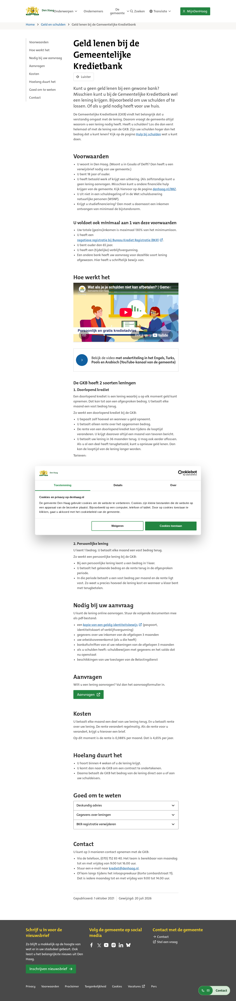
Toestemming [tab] (62, 485)
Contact (35, 97)
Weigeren (117, 526)
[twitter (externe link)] (99, 946)
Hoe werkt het (39, 50)
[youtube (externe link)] (106, 946)
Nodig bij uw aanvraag (45, 58)
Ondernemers (93, 11)
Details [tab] (118, 485)
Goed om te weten (42, 89)
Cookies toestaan (171, 526)
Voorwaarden (38, 42)
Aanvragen (37, 66)
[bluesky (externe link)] (128, 946)
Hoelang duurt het (42, 82)
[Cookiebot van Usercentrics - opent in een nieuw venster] (181, 473)
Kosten (34, 74)
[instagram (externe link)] (113, 946)
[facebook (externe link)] (91, 946)
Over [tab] (173, 485)
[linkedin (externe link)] (121, 946)
